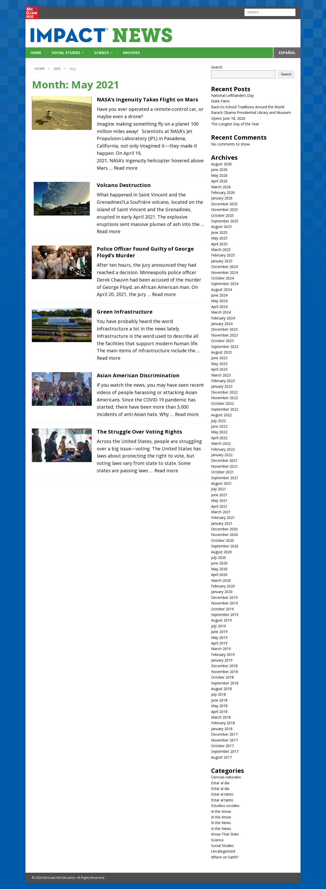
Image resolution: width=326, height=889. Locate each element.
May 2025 (219, 238)
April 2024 (219, 306)
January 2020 (222, 591)
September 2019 (224, 614)
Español (287, 52)
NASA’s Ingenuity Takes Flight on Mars (147, 99)
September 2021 (224, 477)
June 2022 (219, 426)
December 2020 (224, 529)
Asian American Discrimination (138, 375)
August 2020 (221, 551)
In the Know (221, 811)
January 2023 (222, 386)
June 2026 (219, 169)
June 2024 (219, 295)
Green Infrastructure (125, 311)
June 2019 (219, 631)
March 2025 (221, 249)
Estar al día (220, 782)
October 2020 (222, 540)
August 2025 (221, 226)
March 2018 (221, 717)
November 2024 (224, 272)
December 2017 (224, 734)
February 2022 (223, 449)
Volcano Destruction (124, 185)
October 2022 (222, 403)
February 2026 (223, 192)
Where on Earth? (224, 857)
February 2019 (223, 654)
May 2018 (219, 705)
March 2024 (221, 312)
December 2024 (224, 266)
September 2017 (224, 751)
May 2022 (219, 431)
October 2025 (222, 215)
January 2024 (222, 323)
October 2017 (222, 745)
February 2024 (223, 318)
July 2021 (218, 489)
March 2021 (221, 511)
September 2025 (224, 221)
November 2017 (224, 740)
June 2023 (219, 357)
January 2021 (222, 523)
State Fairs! (220, 101)
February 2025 (223, 255)
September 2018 (224, 683)
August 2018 (221, 688)
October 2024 (222, 278)
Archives (131, 52)
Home (36, 52)
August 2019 (221, 620)
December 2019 (224, 597)
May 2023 (219, 363)
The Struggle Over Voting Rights (139, 431)
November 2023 (224, 335)
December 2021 (224, 460)
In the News (221, 822)
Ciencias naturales (226, 777)
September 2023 (224, 346)
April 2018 (219, 711)
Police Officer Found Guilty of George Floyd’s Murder (145, 252)
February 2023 (223, 380)
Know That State (225, 834)
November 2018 (224, 671)
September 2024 (224, 283)
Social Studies (66, 52)
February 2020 (223, 586)
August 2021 (221, 483)
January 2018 (222, 728)
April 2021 (219, 506)
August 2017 (221, 757)
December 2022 (224, 392)
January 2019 (222, 660)
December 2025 (224, 203)
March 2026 (221, 186)
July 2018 (218, 694)
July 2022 (218, 420)
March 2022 (221, 443)
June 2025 (219, 232)
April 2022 (219, 437)
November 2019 (224, 603)
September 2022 (224, 409)
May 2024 (219, 300)
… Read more (123, 168)
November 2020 (224, 534)
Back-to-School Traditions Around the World (247, 106)
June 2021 (219, 494)
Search (216, 67)
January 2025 (222, 261)
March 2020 (221, 580)
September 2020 (224, 546)
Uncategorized (223, 851)
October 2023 (222, 340)
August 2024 (221, 289)
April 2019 (219, 643)
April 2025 (219, 243)
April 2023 (219, 369)
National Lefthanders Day (232, 95)
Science (101, 52)
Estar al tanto (222, 794)
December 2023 (224, 329)
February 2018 (223, 722)
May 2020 (219, 569)
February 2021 (223, 517)
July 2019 (218, 626)
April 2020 (219, 574)
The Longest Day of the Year (235, 124)
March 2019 (221, 648)
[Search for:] (269, 11)
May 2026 (219, 175)
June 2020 (219, 563)
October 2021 (222, 471)
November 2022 (224, 397)
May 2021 (219, 500)
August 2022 (221, 414)
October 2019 (222, 609)
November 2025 (224, 209)
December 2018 (224, 665)
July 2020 (218, 557)
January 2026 (222, 198)
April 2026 (219, 181)
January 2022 (222, 454)
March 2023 (221, 375)
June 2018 (219, 700)
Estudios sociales (225, 805)
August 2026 (221, 163)
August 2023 (221, 352)
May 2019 (219, 637)
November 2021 (224, 466)
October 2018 (222, 677)
